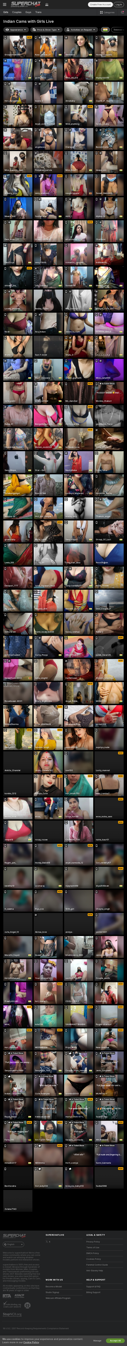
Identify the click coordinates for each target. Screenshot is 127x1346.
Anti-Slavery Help (94, 1270)
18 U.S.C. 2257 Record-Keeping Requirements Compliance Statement (36, 1328)
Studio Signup (52, 1292)
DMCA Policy (92, 1253)
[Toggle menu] (4, 4)
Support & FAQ (93, 1286)
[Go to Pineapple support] (27, 1305)
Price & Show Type (46, 30)
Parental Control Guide (97, 1265)
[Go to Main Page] (25, 4)
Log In (119, 4)
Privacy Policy (93, 1242)
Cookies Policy (93, 1259)
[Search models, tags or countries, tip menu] (122, 12)
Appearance (16, 30)
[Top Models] (46, 4)
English (10, 1244)
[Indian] (105, 29)
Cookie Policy (31, 1342)
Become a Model (54, 1286)
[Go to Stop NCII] (12, 1315)
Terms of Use (92, 1247)
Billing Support (93, 1292)
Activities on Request (81, 30)
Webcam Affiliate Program (58, 1298)
